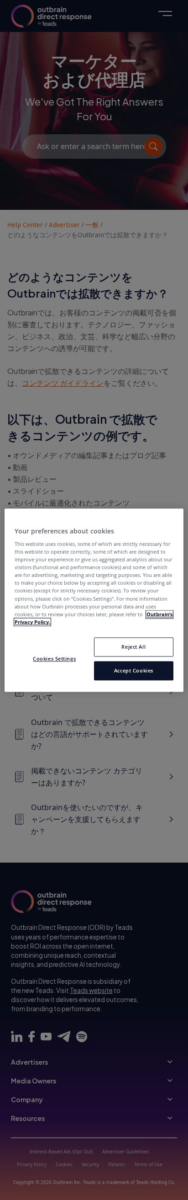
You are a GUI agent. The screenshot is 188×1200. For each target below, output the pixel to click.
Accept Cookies (133, 670)
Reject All (133, 646)
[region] (94, 600)
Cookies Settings (54, 658)
